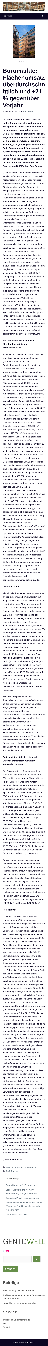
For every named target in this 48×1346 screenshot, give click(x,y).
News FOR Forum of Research (21, 1167)
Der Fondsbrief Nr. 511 (16, 1214)
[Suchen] (36, 1259)
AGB (5, 1323)
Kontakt (6, 1327)
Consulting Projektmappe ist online (22, 1198)
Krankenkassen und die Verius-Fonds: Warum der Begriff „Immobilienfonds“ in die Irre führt (24, 1206)
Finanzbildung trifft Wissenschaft (21, 1185)
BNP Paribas (12, 1171)
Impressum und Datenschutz (16, 1320)
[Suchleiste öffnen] (43, 16)
